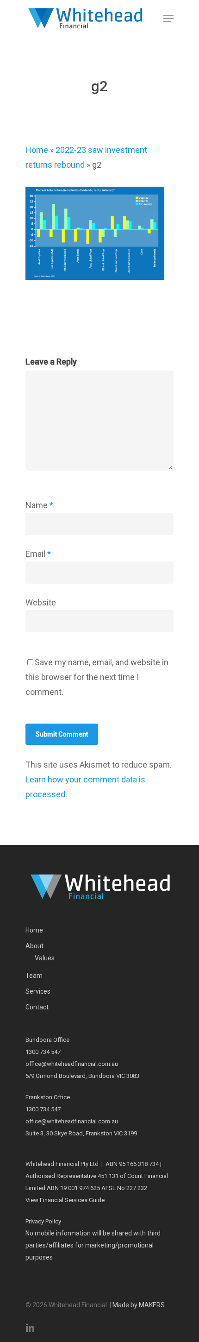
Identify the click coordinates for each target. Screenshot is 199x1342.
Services (37, 991)
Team (34, 975)
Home (36, 150)
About (34, 946)
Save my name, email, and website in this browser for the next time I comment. (96, 677)
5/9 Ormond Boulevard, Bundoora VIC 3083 (82, 1075)
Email (38, 554)
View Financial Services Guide (65, 1200)
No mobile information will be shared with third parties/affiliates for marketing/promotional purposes (93, 1245)
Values (45, 958)
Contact (37, 1007)
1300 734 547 (43, 1051)
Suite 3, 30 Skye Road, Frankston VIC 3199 (81, 1133)
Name (39, 505)
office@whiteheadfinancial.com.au (71, 1063)
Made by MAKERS (138, 1305)
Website (40, 602)
